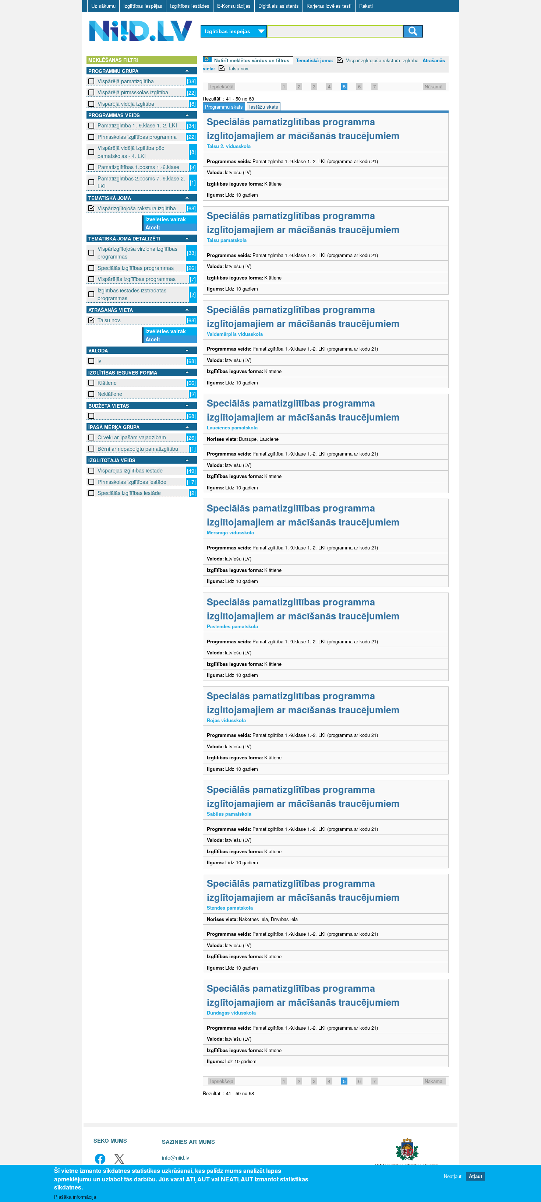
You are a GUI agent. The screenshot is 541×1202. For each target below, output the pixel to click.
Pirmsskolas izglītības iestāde (132, 481)
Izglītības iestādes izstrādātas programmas (132, 294)
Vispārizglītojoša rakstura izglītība (137, 208)
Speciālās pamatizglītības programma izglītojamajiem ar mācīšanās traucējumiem (303, 128)
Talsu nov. (109, 320)
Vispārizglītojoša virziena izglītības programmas (137, 252)
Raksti (366, 5)
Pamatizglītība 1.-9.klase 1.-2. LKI (137, 125)
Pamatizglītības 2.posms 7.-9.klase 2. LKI (141, 182)
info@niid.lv (175, 1157)
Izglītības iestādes (189, 5)
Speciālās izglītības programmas (136, 267)
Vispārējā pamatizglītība (126, 81)
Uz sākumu (103, 5)
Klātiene (107, 382)
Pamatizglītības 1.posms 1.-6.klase (138, 167)
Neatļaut (453, 1176)
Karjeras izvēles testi (329, 5)
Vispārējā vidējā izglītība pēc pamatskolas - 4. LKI (131, 151)
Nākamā (433, 86)
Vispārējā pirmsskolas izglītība (133, 92)
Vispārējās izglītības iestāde (130, 470)
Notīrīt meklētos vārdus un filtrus (251, 60)
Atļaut (475, 1176)
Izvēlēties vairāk (165, 219)
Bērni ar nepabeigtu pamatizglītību (138, 448)
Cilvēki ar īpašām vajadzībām (132, 437)
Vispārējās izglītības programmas (137, 278)
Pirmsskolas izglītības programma (137, 136)
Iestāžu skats (263, 106)
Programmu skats (224, 106)
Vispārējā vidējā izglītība (126, 103)
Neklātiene (110, 393)
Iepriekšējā (221, 86)
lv (99, 360)
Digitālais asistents (278, 5)
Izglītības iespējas (142, 5)
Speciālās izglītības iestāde (129, 492)
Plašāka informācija (75, 1197)
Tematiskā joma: (314, 60)
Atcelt (152, 227)
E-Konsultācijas (234, 5)
